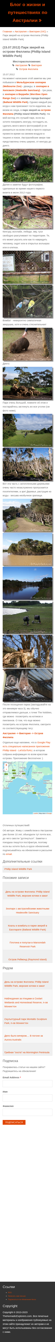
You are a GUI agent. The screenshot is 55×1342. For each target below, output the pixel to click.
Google (49, 813)
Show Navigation (4, 4)
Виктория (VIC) (37, 31)
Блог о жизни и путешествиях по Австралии (27, 12)
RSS (10, 1293)
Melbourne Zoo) (12, 86)
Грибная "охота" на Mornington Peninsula (26, 1052)
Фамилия (8, 1106)
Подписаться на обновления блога (22, 1299)
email (9, 854)
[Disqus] (27, 1168)
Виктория (36, 65)
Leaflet (36, 813)
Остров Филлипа (28, 69)
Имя (5, 1091)
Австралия (21, 31)
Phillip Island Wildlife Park (18, 869)
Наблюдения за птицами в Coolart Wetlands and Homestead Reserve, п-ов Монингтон (26, 1002)
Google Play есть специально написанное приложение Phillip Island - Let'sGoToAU (26, 746)
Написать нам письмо (17, 1296)
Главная (7, 31)
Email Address (12, 1077)
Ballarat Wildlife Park (15, 102)
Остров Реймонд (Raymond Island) (27, 959)
